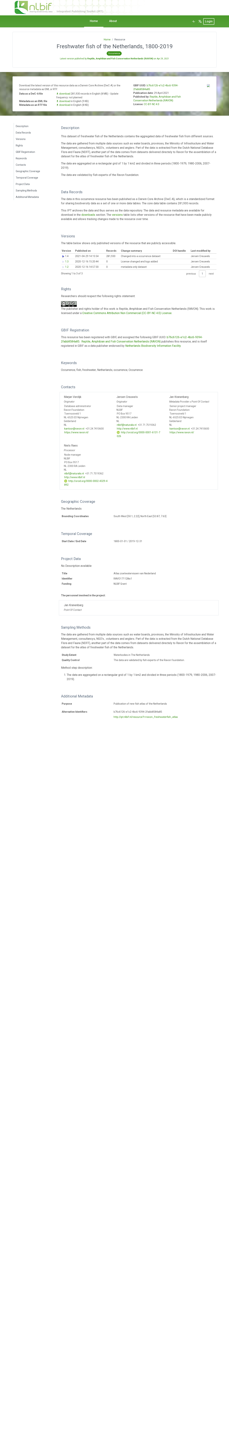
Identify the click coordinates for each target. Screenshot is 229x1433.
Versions (21, 139)
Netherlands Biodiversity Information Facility (153, 345)
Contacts (21, 164)
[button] (200, 21)
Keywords (21, 158)
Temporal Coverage (27, 177)
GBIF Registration (25, 152)
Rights (19, 145)
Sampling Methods (26, 190)
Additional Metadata (27, 197)
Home (94, 21)
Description (22, 126)
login (209, 21)
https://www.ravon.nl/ (76, 432)
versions (117, 214)
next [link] (211, 273)
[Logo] (100, 7)
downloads (88, 214)
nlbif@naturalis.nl (127, 424)
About (113, 21)
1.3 (67, 261)
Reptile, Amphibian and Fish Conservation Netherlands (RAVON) (121, 341)
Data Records (23, 132)
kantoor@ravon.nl (74, 428)
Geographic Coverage (28, 171)
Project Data (23, 184)
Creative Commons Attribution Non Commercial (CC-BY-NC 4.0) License (127, 313)
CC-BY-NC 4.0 (151, 104)
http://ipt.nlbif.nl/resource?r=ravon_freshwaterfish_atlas (146, 717)
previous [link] (191, 273)
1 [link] (202, 273)
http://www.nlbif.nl (127, 428)
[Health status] (193, 21)
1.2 (67, 266)
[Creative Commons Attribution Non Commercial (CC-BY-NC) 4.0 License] (70, 304)
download (65, 93)
